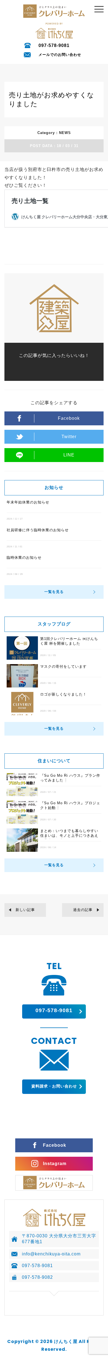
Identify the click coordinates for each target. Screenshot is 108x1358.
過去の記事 (82, 910)
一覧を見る (54, 592)
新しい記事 (25, 910)
